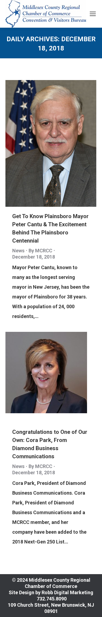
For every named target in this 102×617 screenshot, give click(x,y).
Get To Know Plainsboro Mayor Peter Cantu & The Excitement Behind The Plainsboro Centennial (50, 228)
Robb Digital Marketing (67, 592)
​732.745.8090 (51, 599)
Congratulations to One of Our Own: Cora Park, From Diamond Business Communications (49, 444)
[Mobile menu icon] (93, 14)
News (18, 250)
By (40, 250)
